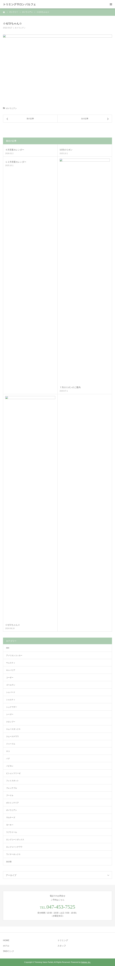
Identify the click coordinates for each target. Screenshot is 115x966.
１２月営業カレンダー (15, 162)
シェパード (10, 692)
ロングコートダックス (15, 840)
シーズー (9, 714)
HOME (6, 940)
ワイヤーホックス (13, 854)
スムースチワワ (12, 736)
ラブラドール (11, 832)
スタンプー (10, 722)
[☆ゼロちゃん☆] (30, 509)
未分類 (9, 862)
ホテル (6, 946)
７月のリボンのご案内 (70, 387)
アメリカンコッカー (14, 655)
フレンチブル (11, 788)
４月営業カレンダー (14, 149)
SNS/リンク (8, 951)
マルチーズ (10, 817)
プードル (9, 795)
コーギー (9, 678)
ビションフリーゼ (13, 773)
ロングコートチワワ (14, 847)
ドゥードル (10, 744)
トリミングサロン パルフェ (19, 4)
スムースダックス (13, 729)
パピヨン (9, 766)
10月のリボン (66, 149)
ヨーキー (9, 825)
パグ (8, 759)
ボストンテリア (12, 803)
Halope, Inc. (86, 962)
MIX (7, 648)
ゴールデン (10, 685)
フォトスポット (12, 781)
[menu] (111, 4)
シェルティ (10, 700)
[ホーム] (4, 12)
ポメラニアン (20, 28)
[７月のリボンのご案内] (85, 271)
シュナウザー (11, 707)
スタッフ (62, 946)
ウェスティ (10, 663)
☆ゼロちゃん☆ (12, 625)
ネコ (8, 751)
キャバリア (10, 670)
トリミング (63, 940)
